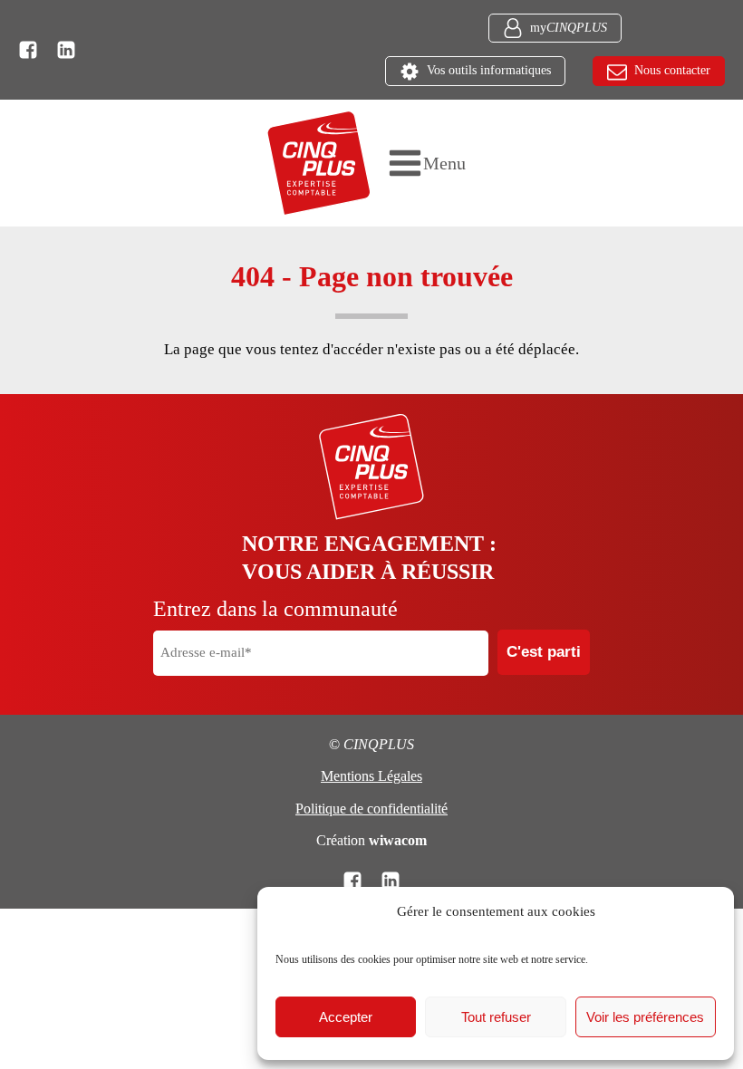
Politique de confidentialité (371, 808)
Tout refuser (496, 1017)
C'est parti (544, 651)
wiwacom (398, 840)
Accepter (345, 1017)
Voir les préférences (645, 1017)
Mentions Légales (371, 776)
